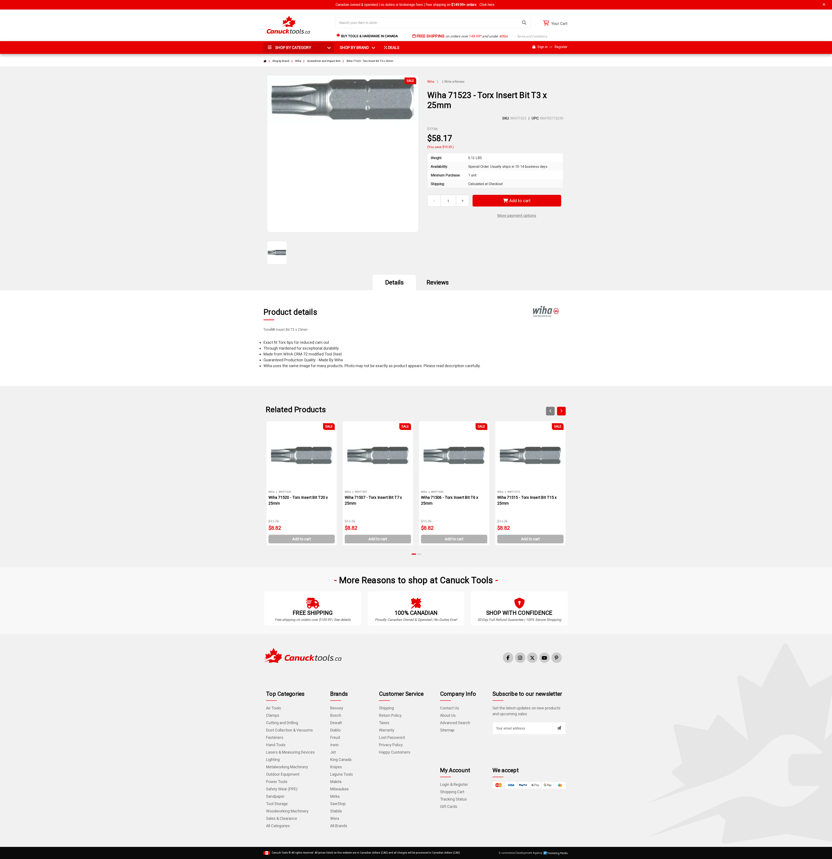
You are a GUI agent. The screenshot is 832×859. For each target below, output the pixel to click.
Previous (550, 411)
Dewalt (336, 722)
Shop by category (292, 47)
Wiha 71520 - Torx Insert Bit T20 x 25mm (298, 500)
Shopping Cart (452, 792)
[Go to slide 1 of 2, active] (414, 554)
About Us (448, 715)
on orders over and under (481, 36)
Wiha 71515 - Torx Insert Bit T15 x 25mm (527, 500)
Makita (335, 781)
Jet (333, 752)
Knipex (336, 767)
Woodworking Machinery (287, 811)
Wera (334, 818)
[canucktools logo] (302, 655)
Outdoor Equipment (282, 774)
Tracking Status (453, 799)
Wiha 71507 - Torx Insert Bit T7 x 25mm (373, 500)
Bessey (336, 708)
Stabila (336, 811)
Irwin (334, 745)
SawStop (338, 803)
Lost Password (392, 737)
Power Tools (277, 781)
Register (560, 47)
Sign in (542, 47)
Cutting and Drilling (282, 722)
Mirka (335, 796)
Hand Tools (276, 745)
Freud (335, 737)
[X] (532, 657)
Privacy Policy (391, 745)
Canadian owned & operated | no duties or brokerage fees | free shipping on (415, 5)
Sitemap (447, 730)
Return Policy (390, 715)
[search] (524, 22)
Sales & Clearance (281, 818)
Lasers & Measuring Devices (290, 752)
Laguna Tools (341, 774)
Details (394, 282)
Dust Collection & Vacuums (289, 730)
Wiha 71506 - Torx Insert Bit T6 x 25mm (449, 500)
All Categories (278, 825)
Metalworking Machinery (287, 767)
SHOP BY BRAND (357, 47)
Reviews (438, 282)
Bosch (335, 715)
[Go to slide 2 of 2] (419, 554)
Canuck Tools (280, 852)
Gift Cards (448, 806)
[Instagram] (520, 657)
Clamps (272, 715)
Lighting (273, 759)
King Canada (340, 759)
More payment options (516, 215)
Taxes (384, 722)
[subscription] (559, 728)
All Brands (338, 825)
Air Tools (273, 708)
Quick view (303, 455)
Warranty (386, 730)
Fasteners (274, 737)
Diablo (335, 730)
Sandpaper (275, 796)
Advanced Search (455, 722)
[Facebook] (508, 657)
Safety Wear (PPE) (281, 789)
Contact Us (449, 708)
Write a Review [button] (454, 81)
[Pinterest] (556, 657)
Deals (393, 47)
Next (561, 411)
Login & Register (454, 784)
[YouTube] (544, 657)
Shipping (386, 708)
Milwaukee (339, 789)
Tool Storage (277, 803)
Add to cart (519, 200)
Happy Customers (394, 752)
